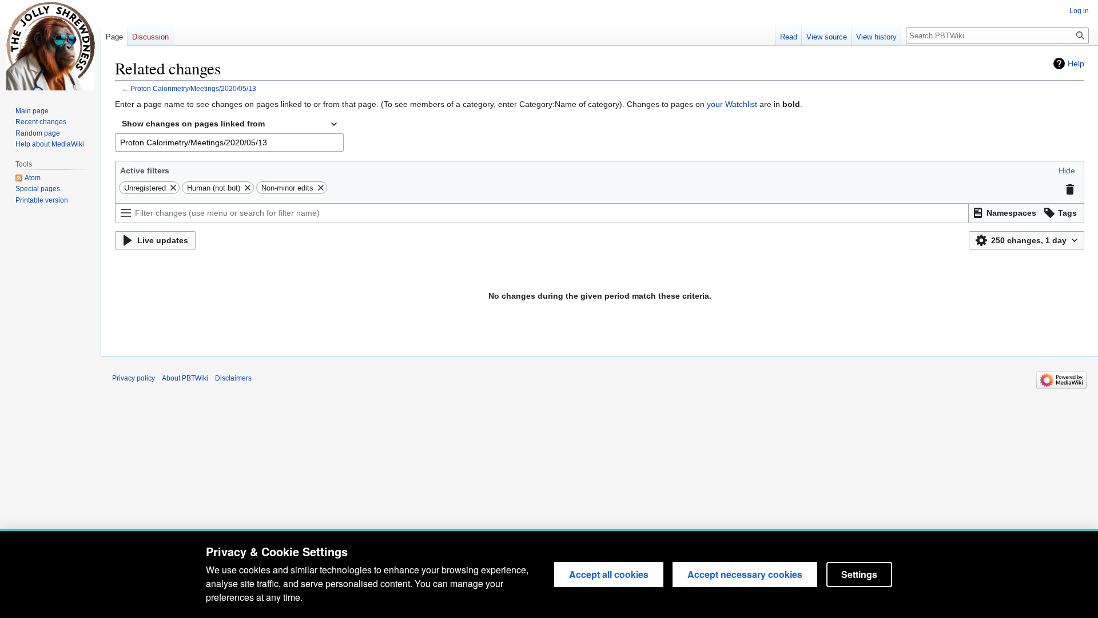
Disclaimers (233, 378)
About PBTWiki (185, 378)
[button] (1067, 170)
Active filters (144, 170)
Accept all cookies (609, 574)
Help (1076, 63)
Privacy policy (133, 378)
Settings (859, 574)
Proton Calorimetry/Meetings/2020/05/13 (193, 88)
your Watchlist (732, 104)
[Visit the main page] (50, 46)
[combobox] (229, 124)
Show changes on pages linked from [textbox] (193, 123)
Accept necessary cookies (744, 574)
